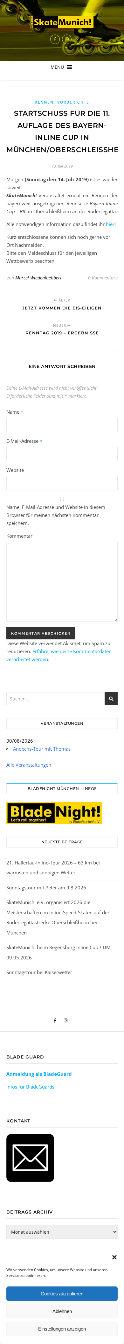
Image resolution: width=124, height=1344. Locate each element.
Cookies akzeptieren (62, 1293)
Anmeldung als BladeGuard (39, 1074)
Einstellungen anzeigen (62, 1329)
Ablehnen (62, 1311)
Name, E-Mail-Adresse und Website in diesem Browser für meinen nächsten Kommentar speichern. (55, 515)
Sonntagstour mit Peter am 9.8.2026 (46, 887)
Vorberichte (73, 102)
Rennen (44, 102)
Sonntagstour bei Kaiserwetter (39, 972)
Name (14, 412)
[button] (114, 1257)
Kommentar (19, 536)
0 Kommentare (103, 278)
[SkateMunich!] (62, 22)
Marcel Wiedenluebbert (38, 278)
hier (110, 224)
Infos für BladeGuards (30, 1086)
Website (15, 470)
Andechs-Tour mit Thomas (42, 749)
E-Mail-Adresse (24, 441)
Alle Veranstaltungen (28, 765)
